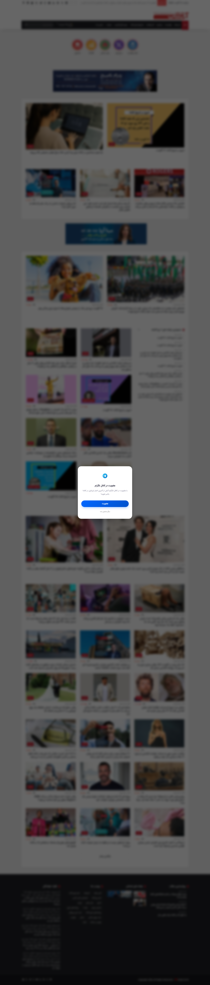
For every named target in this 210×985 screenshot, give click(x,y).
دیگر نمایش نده (105, 511)
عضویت (105, 503)
